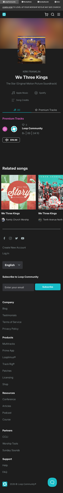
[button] (5, 129)
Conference (9, 399)
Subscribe (47, 287)
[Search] (52, 14)
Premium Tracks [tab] (48, 109)
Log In (5, 253)
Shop (5, 384)
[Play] (4, 129)
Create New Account (14, 247)
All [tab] (18, 109)
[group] (11, 139)
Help (5, 465)
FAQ (4, 472)
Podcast (6, 412)
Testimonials (9, 315)
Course (6, 419)
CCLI (5, 436)
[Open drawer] (59, 14)
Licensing (7, 377)
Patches (6, 370)
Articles (6, 405)
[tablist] (31, 110)
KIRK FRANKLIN (31, 71)
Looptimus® (9, 357)
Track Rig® (8, 363)
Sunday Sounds (11, 450)
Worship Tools (10, 443)
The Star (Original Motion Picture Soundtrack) (31, 83)
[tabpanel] (31, 132)
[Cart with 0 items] (46, 14)
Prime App (8, 350)
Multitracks (8, 343)
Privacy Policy (10, 328)
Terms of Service (11, 322)
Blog (4, 308)
